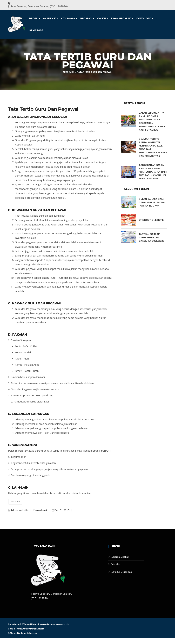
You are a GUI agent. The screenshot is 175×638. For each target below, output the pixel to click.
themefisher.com (29, 633)
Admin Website (20, 510)
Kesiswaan (68, 18)
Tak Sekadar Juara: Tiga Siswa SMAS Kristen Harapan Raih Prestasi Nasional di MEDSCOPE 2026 (153, 172)
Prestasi (86, 18)
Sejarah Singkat (120, 556)
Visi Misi (115, 564)
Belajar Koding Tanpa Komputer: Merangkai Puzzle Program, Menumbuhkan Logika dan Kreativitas (153, 147)
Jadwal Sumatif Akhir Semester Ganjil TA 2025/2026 (151, 237)
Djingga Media (37, 629)
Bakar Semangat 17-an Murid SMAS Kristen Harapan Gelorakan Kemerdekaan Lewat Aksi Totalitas (152, 121)
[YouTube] (162, 4)
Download (144, 18)
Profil (34, 18)
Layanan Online (121, 18)
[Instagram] (166, 4)
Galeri (102, 18)
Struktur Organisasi (121, 571)
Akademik (49, 18)
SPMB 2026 (36, 30)
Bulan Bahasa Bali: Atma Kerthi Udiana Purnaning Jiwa (152, 202)
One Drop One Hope (151, 219)
